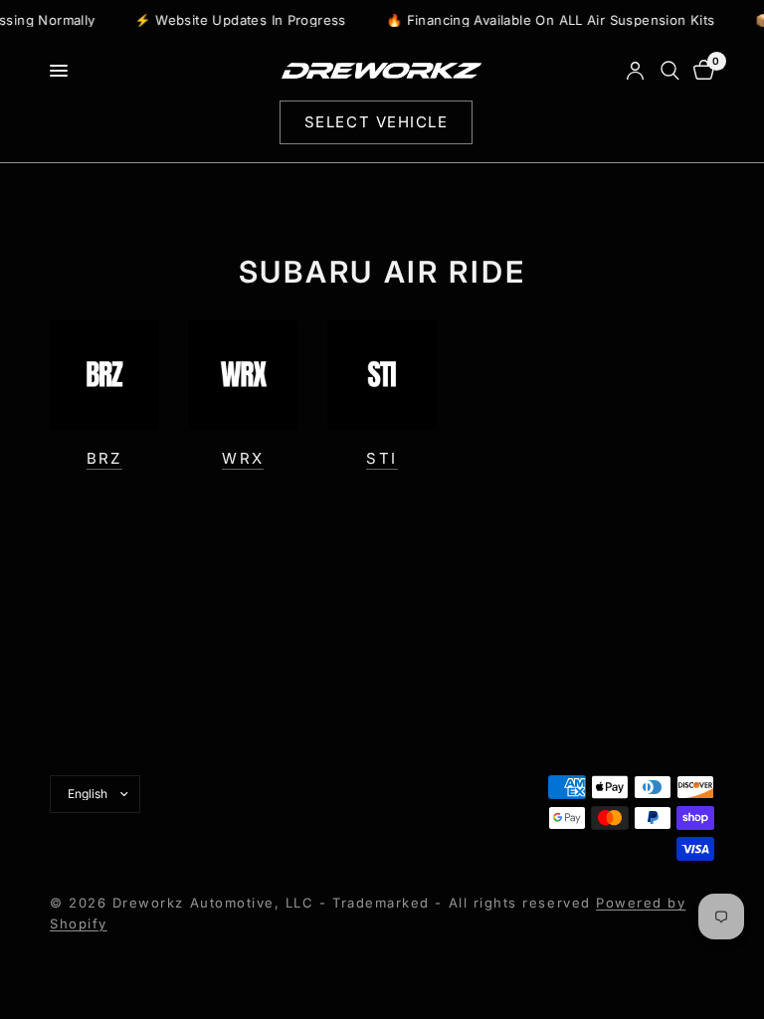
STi (381, 458)
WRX (243, 458)
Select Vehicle (376, 121)
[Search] (670, 71)
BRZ (104, 458)
